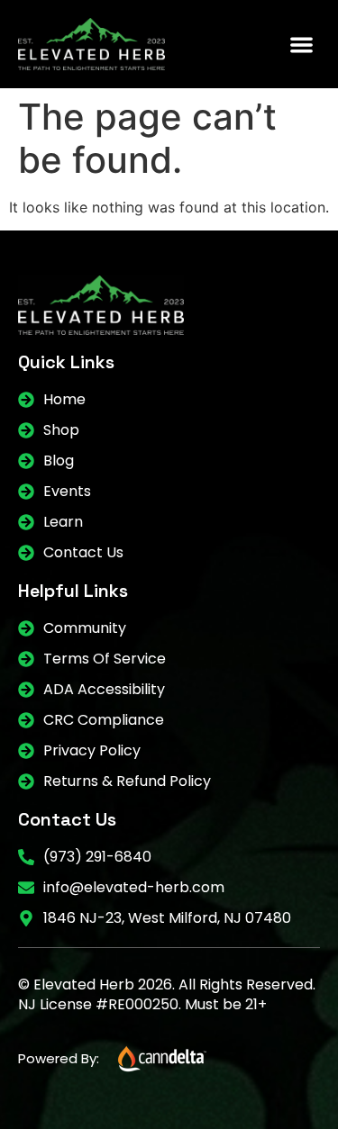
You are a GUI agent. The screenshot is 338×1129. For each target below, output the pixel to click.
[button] (302, 44)
